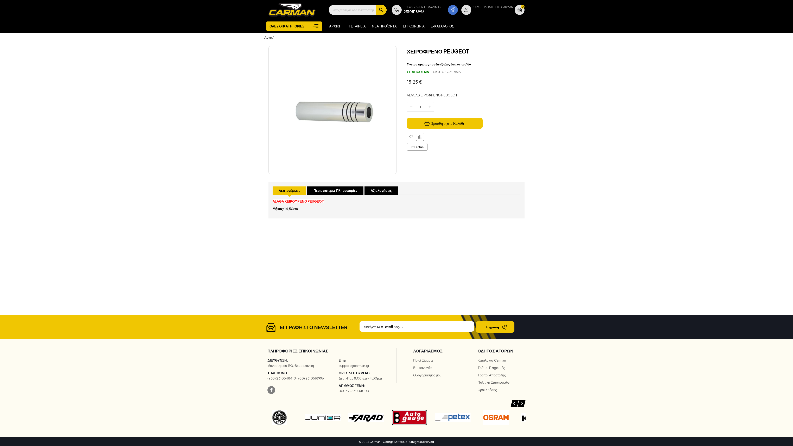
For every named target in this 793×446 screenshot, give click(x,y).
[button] (466, 10)
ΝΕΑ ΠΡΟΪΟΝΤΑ (384, 26)
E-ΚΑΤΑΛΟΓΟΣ (442, 26)
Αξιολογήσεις (381, 190)
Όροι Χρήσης (487, 390)
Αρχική (269, 37)
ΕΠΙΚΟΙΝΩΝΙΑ (414, 26)
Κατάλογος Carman (492, 360)
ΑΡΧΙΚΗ (335, 26)
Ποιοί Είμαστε (423, 360)
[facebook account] (453, 10)
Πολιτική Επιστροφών (493, 382)
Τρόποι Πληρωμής (491, 367)
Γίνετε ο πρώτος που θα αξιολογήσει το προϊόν (439, 64)
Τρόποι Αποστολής (492, 375)
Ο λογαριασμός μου (427, 375)
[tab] (289, 190)
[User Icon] (466, 10)
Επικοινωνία (422, 367)
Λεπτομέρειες (289, 190)
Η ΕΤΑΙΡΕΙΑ (357, 26)
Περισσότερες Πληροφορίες (335, 190)
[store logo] (292, 10)
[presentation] (514, 403)
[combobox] (358, 10)
